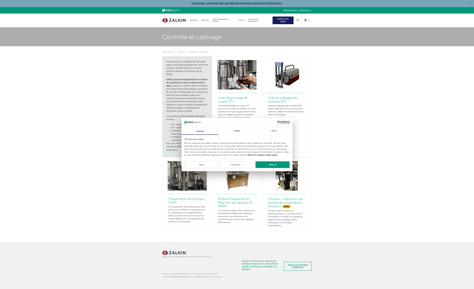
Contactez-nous (283, 20)
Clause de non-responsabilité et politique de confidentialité (181, 274)
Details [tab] (237, 131)
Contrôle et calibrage (198, 52)
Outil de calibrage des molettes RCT (283, 99)
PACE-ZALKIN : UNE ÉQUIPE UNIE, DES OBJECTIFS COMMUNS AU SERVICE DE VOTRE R (233, 3)
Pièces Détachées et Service (221, 20)
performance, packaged (296, 10)
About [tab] (274, 131)
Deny (201, 165)
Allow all (272, 165)
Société (241, 20)
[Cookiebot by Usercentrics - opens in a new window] (279, 122)
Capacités (205, 20)
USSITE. (278, 3)
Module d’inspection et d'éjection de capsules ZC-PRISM (236, 202)
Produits (194, 20)
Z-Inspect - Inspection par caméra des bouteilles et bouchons (285, 202)
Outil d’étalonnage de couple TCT (232, 99)
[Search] (297, 20)
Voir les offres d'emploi (298, 266)
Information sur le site (210, 274)
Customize (235, 165)
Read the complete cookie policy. (263, 155)
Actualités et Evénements (253, 20)
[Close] (469, 3)
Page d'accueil (168, 52)
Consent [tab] (200, 131)
